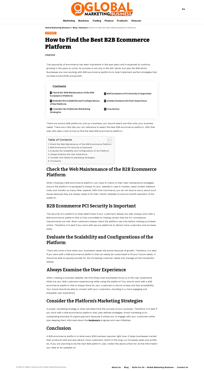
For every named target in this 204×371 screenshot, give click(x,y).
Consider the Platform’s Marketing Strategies (70, 110)
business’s (94, 320)
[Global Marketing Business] (102, 9)
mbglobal (50, 55)
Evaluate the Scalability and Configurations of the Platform (75, 102)
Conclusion (113, 109)
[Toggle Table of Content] (108, 140)
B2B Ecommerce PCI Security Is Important (129, 93)
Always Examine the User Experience (127, 101)
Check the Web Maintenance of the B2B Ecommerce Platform (72, 94)
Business (51, 33)
